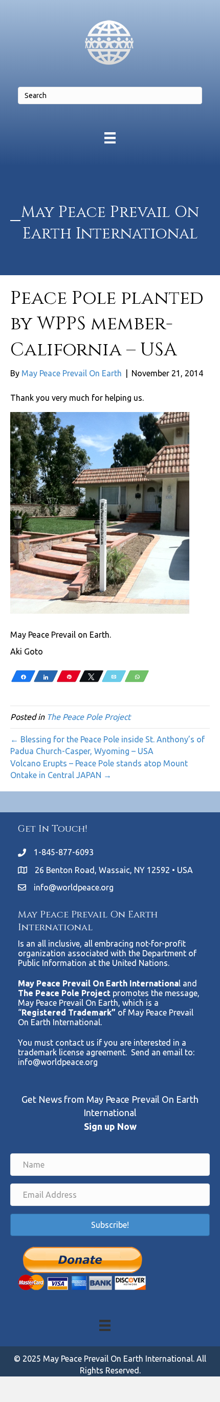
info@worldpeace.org (74, 887)
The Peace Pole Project (88, 716)
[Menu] (110, 138)
